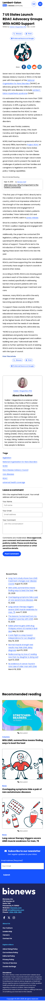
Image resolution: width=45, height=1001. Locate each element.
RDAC (5, 478)
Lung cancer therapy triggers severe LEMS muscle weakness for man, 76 (22, 609)
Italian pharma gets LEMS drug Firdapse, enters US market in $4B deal (22, 628)
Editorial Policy (9, 956)
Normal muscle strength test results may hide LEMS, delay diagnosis (20, 647)
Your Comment (9, 520)
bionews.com (16, 908)
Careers (6, 935)
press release (32, 217)
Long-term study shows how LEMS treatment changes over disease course (22, 581)
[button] (33, 4)
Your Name (7, 501)
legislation (7, 457)
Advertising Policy (10, 949)
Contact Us (7, 938)
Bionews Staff (21, 182)
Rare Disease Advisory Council (15, 470)
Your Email (7, 510)
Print (29, 34)
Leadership (7, 931)
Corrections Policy (10, 952)
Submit (6, 875)
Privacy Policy (8, 959)
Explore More (8, 945)
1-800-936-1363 (15, 912)
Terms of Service (10, 963)
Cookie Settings (9, 966)
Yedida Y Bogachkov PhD (18, 27)
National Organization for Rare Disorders (20, 462)
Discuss (18, 34)
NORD (5, 466)
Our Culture (8, 928)
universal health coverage (14, 482)
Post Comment (12, 554)
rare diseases (8, 474)
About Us (6, 923)
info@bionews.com (16, 910)
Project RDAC (33, 144)
